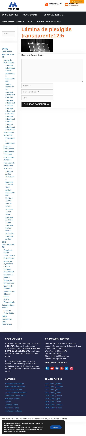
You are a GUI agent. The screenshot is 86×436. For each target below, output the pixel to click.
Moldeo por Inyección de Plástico (8, 263)
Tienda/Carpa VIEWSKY (14, 390)
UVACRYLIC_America (53, 383)
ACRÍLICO (8, 168)
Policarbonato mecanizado (15, 387)
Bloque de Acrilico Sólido (9, 211)
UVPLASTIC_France (53, 402)
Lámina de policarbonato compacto (10, 111)
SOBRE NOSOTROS (10, 15)
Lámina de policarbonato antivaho (10, 94)
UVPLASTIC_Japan (52, 399)
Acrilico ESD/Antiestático (10, 192)
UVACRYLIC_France (53, 393)
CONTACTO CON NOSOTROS (49, 22)
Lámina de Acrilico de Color (9, 184)
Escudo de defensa (12, 399)
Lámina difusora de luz (9, 86)
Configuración (21, 431)
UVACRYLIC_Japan (52, 390)
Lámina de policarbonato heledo (10, 119)
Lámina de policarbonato (14, 383)
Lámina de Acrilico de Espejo (9, 219)
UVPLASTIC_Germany (53, 405)
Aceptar (55, 427)
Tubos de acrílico (11, 405)
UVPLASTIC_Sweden (53, 408)
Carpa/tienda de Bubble (12, 22)
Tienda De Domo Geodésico (15, 393)
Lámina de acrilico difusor (9, 228)
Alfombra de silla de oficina (15, 396)
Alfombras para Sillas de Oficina (9, 294)
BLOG (30, 22)
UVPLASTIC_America (53, 396)
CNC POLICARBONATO (53, 15)
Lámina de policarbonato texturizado (10, 127)
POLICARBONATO (29, 15)
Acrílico (8, 402)
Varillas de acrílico (12, 408)
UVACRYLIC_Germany (54, 387)
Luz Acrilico (9, 233)
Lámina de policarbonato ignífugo (10, 102)
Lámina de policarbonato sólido (10, 68)
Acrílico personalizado (13, 411)
